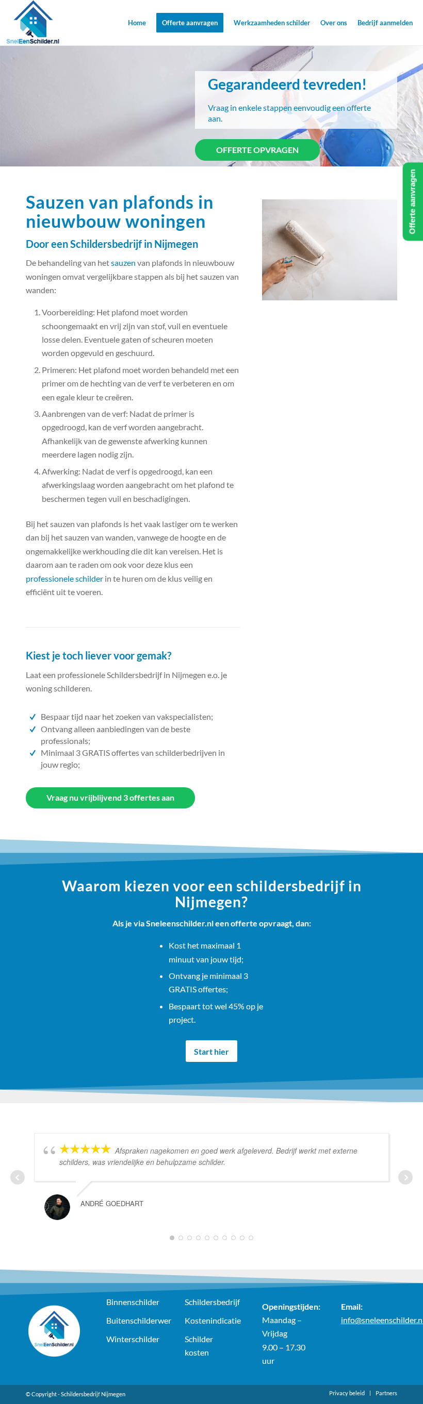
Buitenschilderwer (133, 1320)
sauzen (123, 262)
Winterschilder (132, 1339)
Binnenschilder (132, 1302)
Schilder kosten (199, 1345)
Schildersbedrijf (212, 1302)
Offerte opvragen (257, 150)
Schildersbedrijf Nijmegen (93, 1394)
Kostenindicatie (212, 1320)
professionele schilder (64, 578)
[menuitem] (137, 22)
